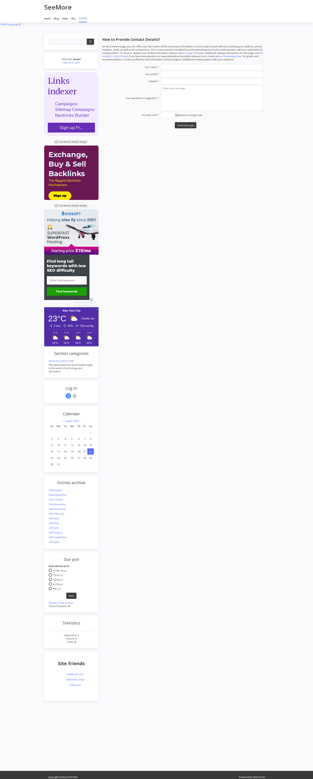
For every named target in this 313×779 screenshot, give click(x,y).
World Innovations (59, 360)
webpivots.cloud (75, 679)
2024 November (57, 504)
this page (188, 53)
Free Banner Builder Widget (73, 142)
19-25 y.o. (58, 575)
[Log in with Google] (74, 396)
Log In (77, 62)
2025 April (54, 518)
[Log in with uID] (68, 396)
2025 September (58, 537)
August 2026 (71, 420)
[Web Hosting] (71, 231)
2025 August (55, 532)
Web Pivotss (90, 305)
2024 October (56, 499)
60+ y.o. (57, 588)
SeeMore (58, 7)
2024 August (55, 490)
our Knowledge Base (230, 56)
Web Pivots (90, 302)
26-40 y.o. (58, 579)
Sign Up (67, 62)
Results (53, 602)
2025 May (54, 523)
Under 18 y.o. (60, 570)
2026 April (54, 542)
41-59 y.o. (58, 584)
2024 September (58, 494)
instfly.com (75, 685)
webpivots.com (75, 674)
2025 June (54, 527)
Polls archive (66, 602)
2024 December (57, 509)
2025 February (56, 513)
